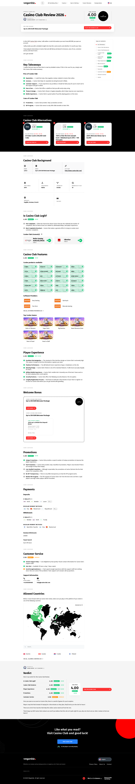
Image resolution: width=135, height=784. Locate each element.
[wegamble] (29, 3)
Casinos (64, 3)
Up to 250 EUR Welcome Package (36, 29)
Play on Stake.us (31, 142)
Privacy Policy (93, 764)
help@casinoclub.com (43, 582)
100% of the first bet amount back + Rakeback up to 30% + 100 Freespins (67, 138)
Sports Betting (74, 3)
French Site (26, 771)
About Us (102, 764)
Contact (109, 764)
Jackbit (64, 125)
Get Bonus (30, 408)
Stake (94, 125)
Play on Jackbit (61, 142)
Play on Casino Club (90, 689)
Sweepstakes (98, 3)
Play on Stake (92, 142)
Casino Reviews (87, 3)
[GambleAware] (84, 778)
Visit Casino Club (67, 741)
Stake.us (34, 125)
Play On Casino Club (91, 27)
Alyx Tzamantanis (40, 19)
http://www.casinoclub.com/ (73, 170)
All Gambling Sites (53, 3)
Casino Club (33, 41)
